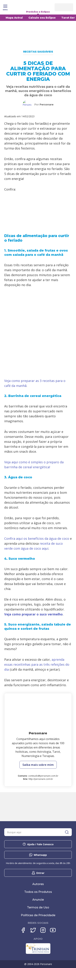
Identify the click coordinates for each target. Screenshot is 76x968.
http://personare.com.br (41, 778)
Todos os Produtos (38, 892)
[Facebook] (23, 930)
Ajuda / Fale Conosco (40, 844)
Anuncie (38, 899)
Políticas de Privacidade (38, 915)
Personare (47, 104)
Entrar (40, 873)
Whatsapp (40, 855)
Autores (38, 884)
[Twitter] (33, 930)
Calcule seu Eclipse (42, 17)
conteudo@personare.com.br (43, 775)
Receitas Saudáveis (38, 51)
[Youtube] (53, 930)
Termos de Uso (38, 907)
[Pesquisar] (67, 832)
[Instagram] (43, 930)
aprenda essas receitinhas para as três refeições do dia (36, 664)
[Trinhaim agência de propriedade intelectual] (38, 953)
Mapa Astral (14, 17)
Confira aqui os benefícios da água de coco (36, 538)
